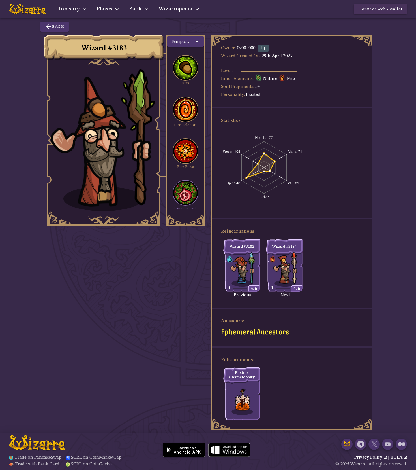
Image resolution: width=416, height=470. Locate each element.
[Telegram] (360, 444)
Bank (136, 9)
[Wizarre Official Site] (347, 444)
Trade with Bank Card (37, 464)
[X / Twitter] (374, 444)
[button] (185, 41)
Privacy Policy (368, 457)
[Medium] (401, 444)
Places (105, 9)
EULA (397, 457)
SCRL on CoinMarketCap (96, 457)
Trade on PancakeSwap (37, 457)
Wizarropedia (176, 9)
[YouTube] (387, 444)
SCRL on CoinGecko (91, 464)
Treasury (69, 9)
